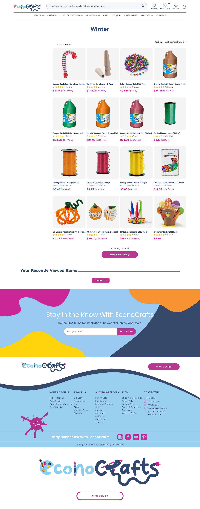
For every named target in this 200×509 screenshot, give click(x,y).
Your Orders (55, 401)
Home (59, 44)
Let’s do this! (126, 331)
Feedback (127, 410)
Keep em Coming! (120, 254)
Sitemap (99, 422)
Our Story (78, 398)
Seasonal (145, 15)
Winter (68, 44)
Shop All (37, 15)
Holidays (99, 416)
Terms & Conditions (131, 407)
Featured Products (71, 15)
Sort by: (158, 42)
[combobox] (96, 6)
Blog (76, 404)
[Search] (143, 6)
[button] (38, 16)
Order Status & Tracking (61, 404)
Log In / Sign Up (57, 398)
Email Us (151, 398)
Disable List (101, 280)
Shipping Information (132, 398)
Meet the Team (81, 410)
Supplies (99, 410)
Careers (78, 413)
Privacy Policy (128, 404)
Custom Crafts (129, 413)
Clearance (100, 419)
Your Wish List (56, 407)
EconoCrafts (99, 445)
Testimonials (80, 401)
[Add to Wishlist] (82, 52)
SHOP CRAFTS (163, 366)
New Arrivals (91, 15)
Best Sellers (52, 15)
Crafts (98, 407)
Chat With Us (153, 401)
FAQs (76, 407)
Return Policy (128, 401)
